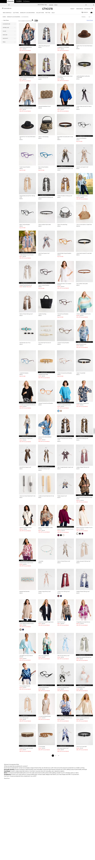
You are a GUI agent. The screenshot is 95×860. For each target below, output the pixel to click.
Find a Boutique (87, 8)
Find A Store (90, 20)
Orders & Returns (79, 8)
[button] (91, 12)
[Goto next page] (58, 755)
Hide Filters (6, 20)
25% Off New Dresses (42, 4)
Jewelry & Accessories (13, 16)
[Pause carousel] (93, 5)
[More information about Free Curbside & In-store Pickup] (32, 20)
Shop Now (52, 4)
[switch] (36, 20)
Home (4, 16)
